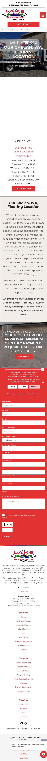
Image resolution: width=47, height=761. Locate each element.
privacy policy (24, 379)
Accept (12, 387)
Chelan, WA (23, 591)
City (3, 468)
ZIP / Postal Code (7, 483)
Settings (34, 387)
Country (4, 491)
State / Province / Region (9, 476)
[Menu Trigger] (43, 15)
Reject (23, 387)
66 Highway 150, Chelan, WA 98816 (24, 5)
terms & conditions (22, 515)
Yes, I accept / (18, 516)
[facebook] (21, 723)
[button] (23, 24)
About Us (10, 30)
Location (17, 30)
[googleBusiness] (25, 723)
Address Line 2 (6, 460)
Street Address (6, 452)
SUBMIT (7, 536)
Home (4, 30)
